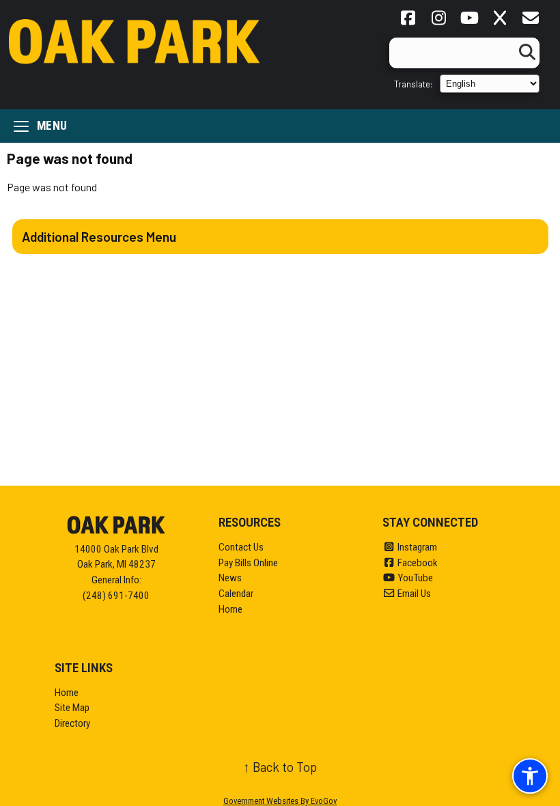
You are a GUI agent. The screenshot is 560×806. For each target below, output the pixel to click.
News (230, 578)
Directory (72, 723)
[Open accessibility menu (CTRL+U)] (530, 776)
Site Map (72, 707)
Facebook (416, 563)
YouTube (414, 578)
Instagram (416, 547)
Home (230, 609)
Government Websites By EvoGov (280, 801)
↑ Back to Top (280, 767)
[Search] (525, 53)
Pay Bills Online (248, 563)
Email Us (413, 593)
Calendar (236, 593)
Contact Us (241, 547)
